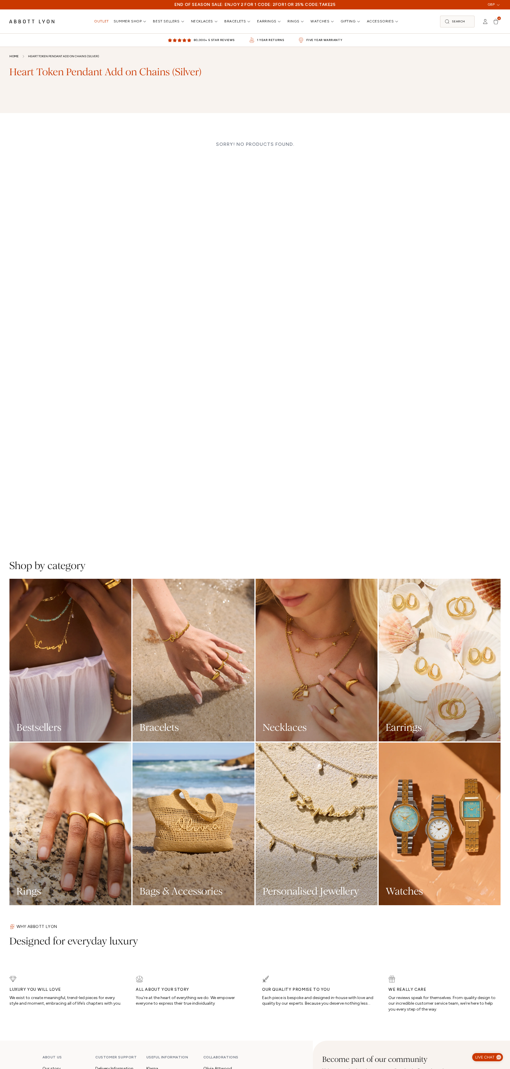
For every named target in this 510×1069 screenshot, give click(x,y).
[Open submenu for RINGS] (302, 21)
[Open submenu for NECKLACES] (216, 21)
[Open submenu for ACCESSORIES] (397, 21)
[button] (457, 21)
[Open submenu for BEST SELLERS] (183, 21)
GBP (491, 4)
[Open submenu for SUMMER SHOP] (145, 21)
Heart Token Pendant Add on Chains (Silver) (63, 56)
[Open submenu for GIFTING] (359, 21)
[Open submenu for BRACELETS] (249, 21)
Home (14, 56)
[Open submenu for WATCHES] (332, 21)
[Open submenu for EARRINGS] (279, 21)
